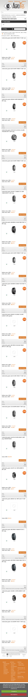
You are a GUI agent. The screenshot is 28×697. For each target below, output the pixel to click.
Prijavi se (10, 1)
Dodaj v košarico (22, 61)
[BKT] (14, 49)
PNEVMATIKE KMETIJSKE (9, 19)
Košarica (24, 1)
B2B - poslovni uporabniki (13, 678)
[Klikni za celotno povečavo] (14, 321)
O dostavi (6, 669)
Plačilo (5, 667)
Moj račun (13, 663)
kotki (13, 680)
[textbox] (12, 12)
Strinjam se (14, 691)
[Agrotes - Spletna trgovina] (14, 9)
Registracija (17, 1)
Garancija (6, 670)
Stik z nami (20, 663)
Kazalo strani (21, 665)
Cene (5, 666)
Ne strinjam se (14, 694)
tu (16, 688)
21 (10, 656)
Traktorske (7, 21)
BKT (25, 65)
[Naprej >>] (24, 655)
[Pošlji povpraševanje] (25, 558)
